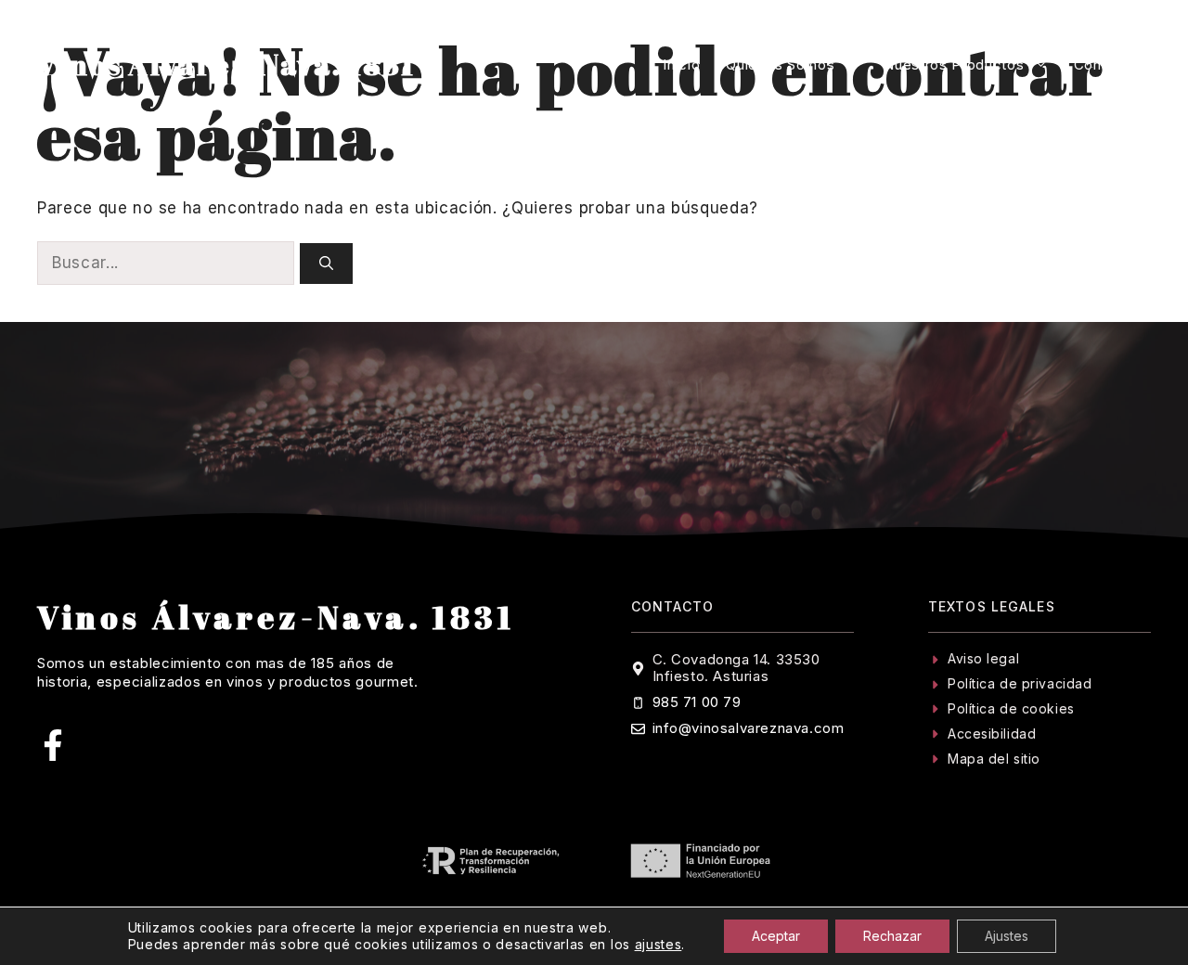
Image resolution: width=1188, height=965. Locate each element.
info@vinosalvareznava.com (748, 728)
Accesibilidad (992, 733)
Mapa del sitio (994, 758)
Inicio (681, 64)
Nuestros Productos (954, 64)
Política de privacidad (1019, 683)
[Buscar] (326, 264)
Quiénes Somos (780, 64)
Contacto (1106, 64)
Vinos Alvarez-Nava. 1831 (226, 64)
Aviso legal (983, 658)
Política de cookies (1011, 708)
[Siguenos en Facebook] (53, 745)
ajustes (658, 944)
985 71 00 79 (697, 702)
